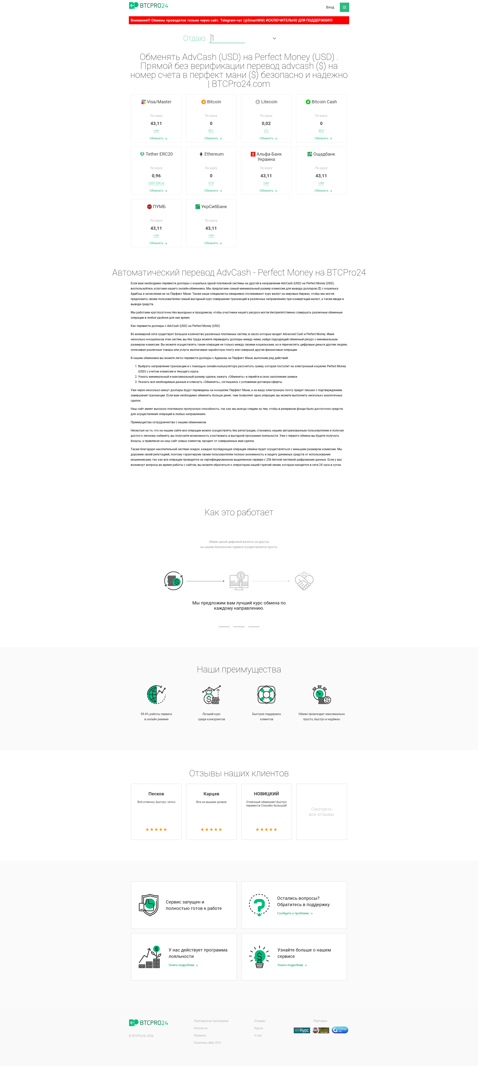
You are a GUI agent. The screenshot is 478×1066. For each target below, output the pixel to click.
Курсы (258, 1028)
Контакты (201, 1028)
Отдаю (194, 38)
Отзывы (260, 1021)
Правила (200, 1035)
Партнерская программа (211, 1021)
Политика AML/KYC (207, 1043)
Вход (330, 7)
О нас (258, 1035)
